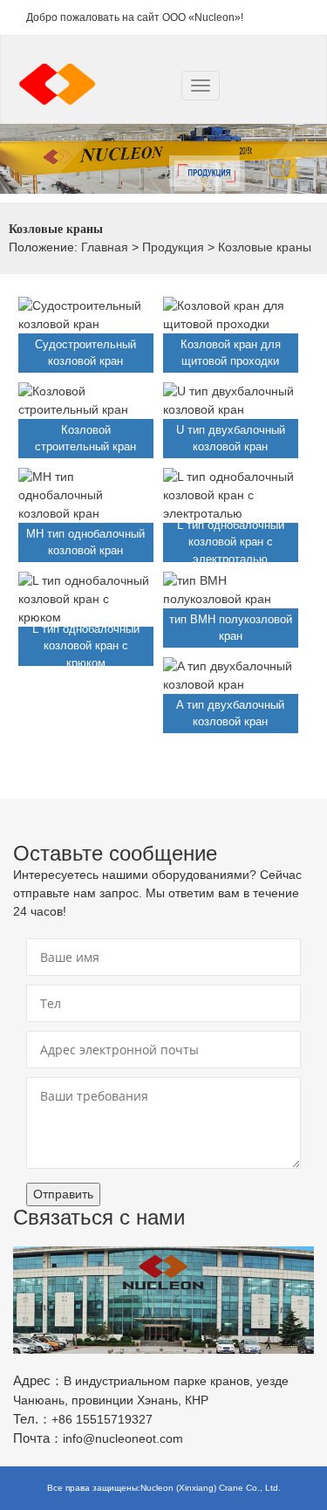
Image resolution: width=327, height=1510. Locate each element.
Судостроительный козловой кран (85, 353)
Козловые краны (264, 247)
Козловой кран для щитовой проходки (231, 353)
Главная (104, 247)
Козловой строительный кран (85, 438)
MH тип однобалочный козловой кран (85, 542)
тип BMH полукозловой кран (230, 628)
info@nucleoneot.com (123, 1438)
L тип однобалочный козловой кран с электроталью (230, 542)
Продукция (173, 247)
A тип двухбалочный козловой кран (230, 713)
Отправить (63, 1194)
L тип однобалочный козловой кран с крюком (86, 645)
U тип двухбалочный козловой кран (230, 438)
